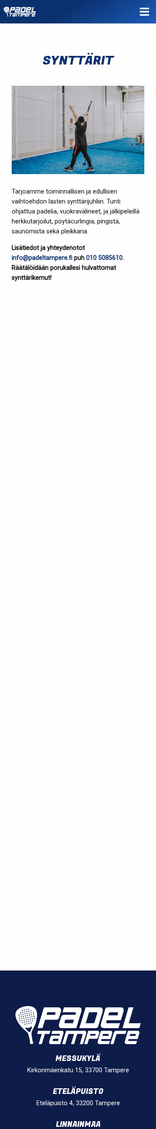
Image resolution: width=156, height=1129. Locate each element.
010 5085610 (104, 258)
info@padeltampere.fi (42, 258)
